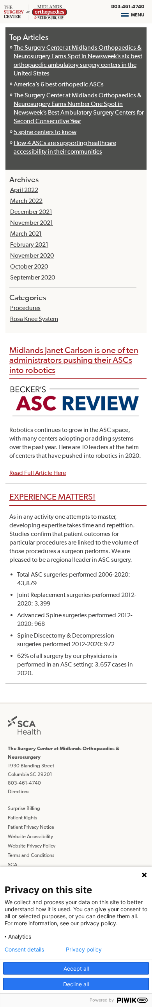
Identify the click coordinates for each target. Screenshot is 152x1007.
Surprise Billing (24, 808)
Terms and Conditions (31, 855)
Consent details (24, 949)
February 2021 (29, 244)
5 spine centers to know (45, 131)
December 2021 (31, 211)
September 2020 (32, 277)
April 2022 (24, 189)
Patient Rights (22, 818)
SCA (12, 864)
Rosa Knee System (34, 318)
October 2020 (29, 266)
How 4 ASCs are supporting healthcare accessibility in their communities (65, 147)
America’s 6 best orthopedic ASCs (59, 84)
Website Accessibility (30, 836)
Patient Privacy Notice (31, 827)
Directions (18, 791)
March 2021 (26, 233)
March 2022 (26, 200)
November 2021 (31, 222)
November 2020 (32, 255)
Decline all (76, 984)
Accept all (76, 968)
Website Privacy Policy (31, 846)
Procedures (25, 307)
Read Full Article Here (37, 472)
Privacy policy (84, 949)
